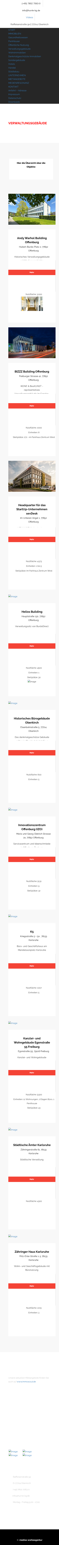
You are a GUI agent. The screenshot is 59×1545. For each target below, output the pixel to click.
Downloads (14, 102)
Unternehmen (21, 1403)
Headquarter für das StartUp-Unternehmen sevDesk (31, 509)
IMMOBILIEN (14, 33)
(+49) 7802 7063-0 (30, 3)
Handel (12, 67)
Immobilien (19, 1408)
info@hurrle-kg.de (31, 10)
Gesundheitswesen (18, 37)
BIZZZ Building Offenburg (32, 371)
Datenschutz (14, 98)
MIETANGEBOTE (16, 79)
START (11, 30)
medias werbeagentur (30, 1540)
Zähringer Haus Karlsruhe (32, 1251)
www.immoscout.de (26, 1381)
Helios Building (32, 611)
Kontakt (18, 1414)
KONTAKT (13, 86)
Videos (29, 17)
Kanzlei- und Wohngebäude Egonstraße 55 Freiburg (32, 1042)
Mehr (32, 272)
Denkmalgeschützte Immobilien (24, 56)
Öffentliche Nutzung (18, 45)
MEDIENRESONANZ (18, 83)
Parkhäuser (14, 41)
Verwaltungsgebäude (19, 49)
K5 (32, 931)
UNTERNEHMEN (17, 75)
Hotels (11, 64)
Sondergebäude (16, 60)
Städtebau (13, 71)
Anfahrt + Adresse (17, 90)
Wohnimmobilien (17, 52)
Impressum (14, 94)
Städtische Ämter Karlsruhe (32, 1145)
